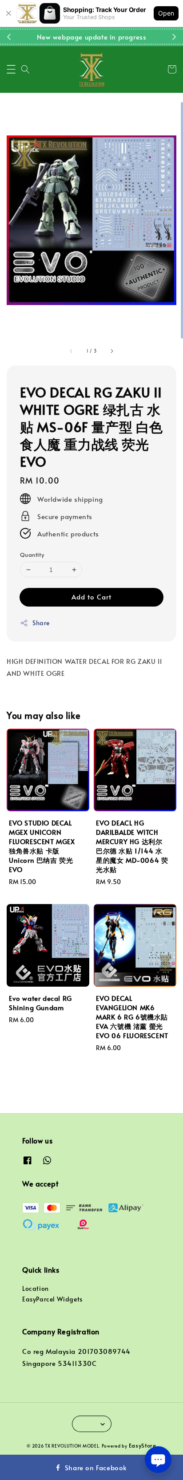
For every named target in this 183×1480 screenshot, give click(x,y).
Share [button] (41, 623)
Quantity (32, 555)
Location (35, 1288)
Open (166, 13)
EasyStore (142, 1445)
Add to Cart (91, 596)
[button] (11, 69)
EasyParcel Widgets (52, 1299)
